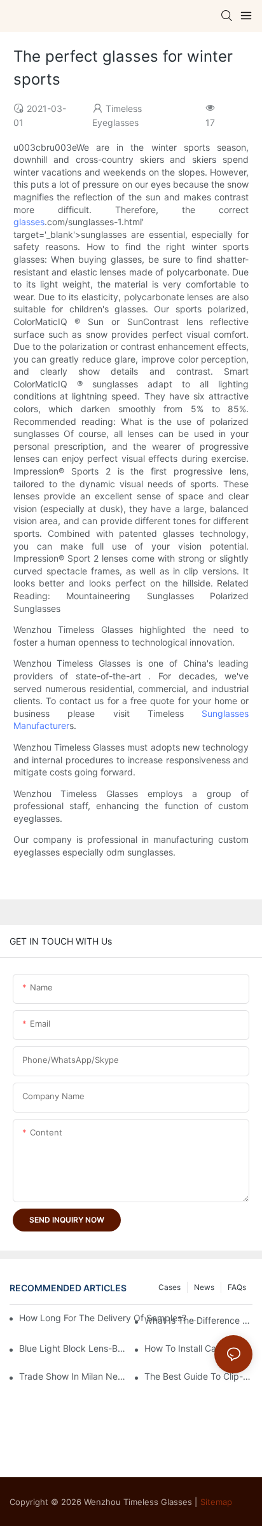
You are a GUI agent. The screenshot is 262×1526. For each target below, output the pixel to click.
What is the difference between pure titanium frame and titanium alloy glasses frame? (198, 1320)
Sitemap (216, 1502)
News (204, 1287)
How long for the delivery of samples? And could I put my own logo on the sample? (109, 1317)
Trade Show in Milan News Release (73, 1376)
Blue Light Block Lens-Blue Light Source (73, 1348)
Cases (169, 1287)
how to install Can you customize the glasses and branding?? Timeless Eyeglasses (198, 1348)
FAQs (237, 1287)
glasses (29, 221)
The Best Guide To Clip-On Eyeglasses (198, 1376)
